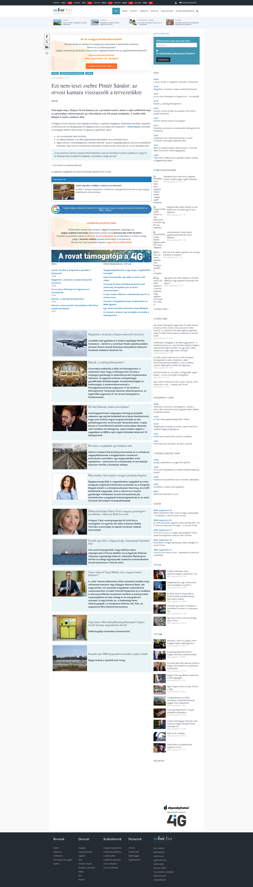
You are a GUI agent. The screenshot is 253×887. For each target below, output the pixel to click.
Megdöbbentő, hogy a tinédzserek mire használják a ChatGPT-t (181, 583)
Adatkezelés (159, 864)
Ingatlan (81, 856)
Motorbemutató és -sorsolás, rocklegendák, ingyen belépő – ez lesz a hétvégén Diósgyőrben (175, 373)
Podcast (133, 11)
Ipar (80, 875)
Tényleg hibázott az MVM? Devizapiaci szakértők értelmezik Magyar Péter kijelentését (181, 700)
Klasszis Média (160, 868)
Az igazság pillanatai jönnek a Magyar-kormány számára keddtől (181, 653)
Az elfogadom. (176, 53)
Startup (81, 879)
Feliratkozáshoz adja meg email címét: (173, 40)
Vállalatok (57, 852)
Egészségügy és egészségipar (72, 73)
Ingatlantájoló (134, 859)
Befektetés (58, 856)
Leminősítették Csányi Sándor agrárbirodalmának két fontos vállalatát (179, 235)
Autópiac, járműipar (86, 867)
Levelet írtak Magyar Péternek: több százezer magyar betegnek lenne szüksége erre (182, 724)
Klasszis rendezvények (185, 11)
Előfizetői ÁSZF (160, 876)
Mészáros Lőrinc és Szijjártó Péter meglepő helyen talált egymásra (181, 642)
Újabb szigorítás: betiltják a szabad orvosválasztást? (99, 185)
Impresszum (159, 856)
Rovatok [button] (154, 11)
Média (81, 871)
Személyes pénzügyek (62, 859)
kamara (89, 73)
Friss (116, 11)
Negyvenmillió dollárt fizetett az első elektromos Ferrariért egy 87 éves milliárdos (182, 210)
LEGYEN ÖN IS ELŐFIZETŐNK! (101, 223)
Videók (124, 11)
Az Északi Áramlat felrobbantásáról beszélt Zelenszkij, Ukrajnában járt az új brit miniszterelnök (124, 287)
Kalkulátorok (167, 11)
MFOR (61, 11)
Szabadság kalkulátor (112, 852)
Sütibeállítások (160, 880)
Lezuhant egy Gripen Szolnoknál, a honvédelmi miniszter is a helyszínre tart (182, 608)
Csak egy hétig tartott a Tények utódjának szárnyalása (180, 711)
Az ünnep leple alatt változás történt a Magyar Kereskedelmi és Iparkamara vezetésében (183, 666)
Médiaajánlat (159, 852)
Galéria (56, 863)
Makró (55, 73)
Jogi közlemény (160, 860)
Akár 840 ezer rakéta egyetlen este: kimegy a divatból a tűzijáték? (181, 253)
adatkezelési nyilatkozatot (172, 53)
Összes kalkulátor (110, 867)
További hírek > (161, 309)
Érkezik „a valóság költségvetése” (67, 299)
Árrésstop (144, 11)
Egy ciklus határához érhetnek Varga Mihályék (125, 308)
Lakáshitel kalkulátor (112, 859)
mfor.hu (131, 848)
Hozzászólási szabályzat (164, 872)
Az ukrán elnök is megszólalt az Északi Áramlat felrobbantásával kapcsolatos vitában (180, 596)
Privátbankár (133, 852)
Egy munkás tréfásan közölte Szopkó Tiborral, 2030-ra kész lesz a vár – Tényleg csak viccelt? (176, 383)
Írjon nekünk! (159, 848)
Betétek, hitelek (85, 863)
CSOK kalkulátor (110, 863)
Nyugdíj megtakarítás (112, 848)
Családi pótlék (109, 856)
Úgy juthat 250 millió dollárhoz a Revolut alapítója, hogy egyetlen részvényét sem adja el (181, 280)
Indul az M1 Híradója (176, 733)
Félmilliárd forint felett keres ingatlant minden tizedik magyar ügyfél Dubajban (180, 177)
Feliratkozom (163, 59)
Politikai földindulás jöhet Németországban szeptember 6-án (182, 572)
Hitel (80, 859)
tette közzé (133, 126)
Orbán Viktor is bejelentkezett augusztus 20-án (179, 745)
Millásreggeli (133, 856)
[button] (175, 2)
